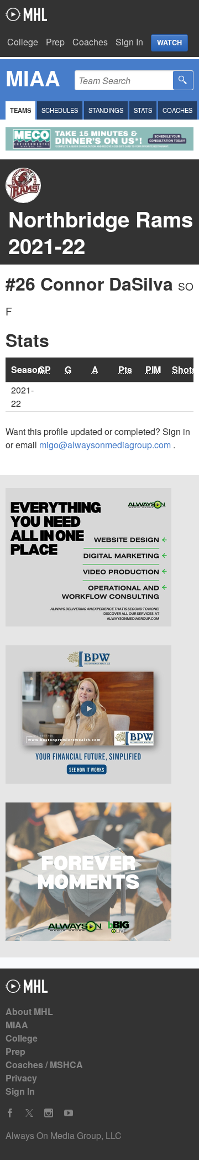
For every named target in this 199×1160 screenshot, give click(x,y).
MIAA (17, 1024)
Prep (55, 41)
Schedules (59, 110)
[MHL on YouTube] (68, 1113)
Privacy (21, 1077)
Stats (143, 110)
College (22, 41)
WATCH (169, 43)
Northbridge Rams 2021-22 (100, 232)
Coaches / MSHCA (44, 1064)
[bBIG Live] (99, 873)
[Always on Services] (99, 559)
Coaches (90, 41)
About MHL (29, 1011)
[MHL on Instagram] (48, 1113)
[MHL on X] (29, 1113)
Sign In (129, 41)
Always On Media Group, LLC (64, 1135)
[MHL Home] (27, 989)
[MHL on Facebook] (10, 1113)
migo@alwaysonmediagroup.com (106, 444)
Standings (105, 110)
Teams (20, 110)
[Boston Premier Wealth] (99, 716)
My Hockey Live (26, 14)
